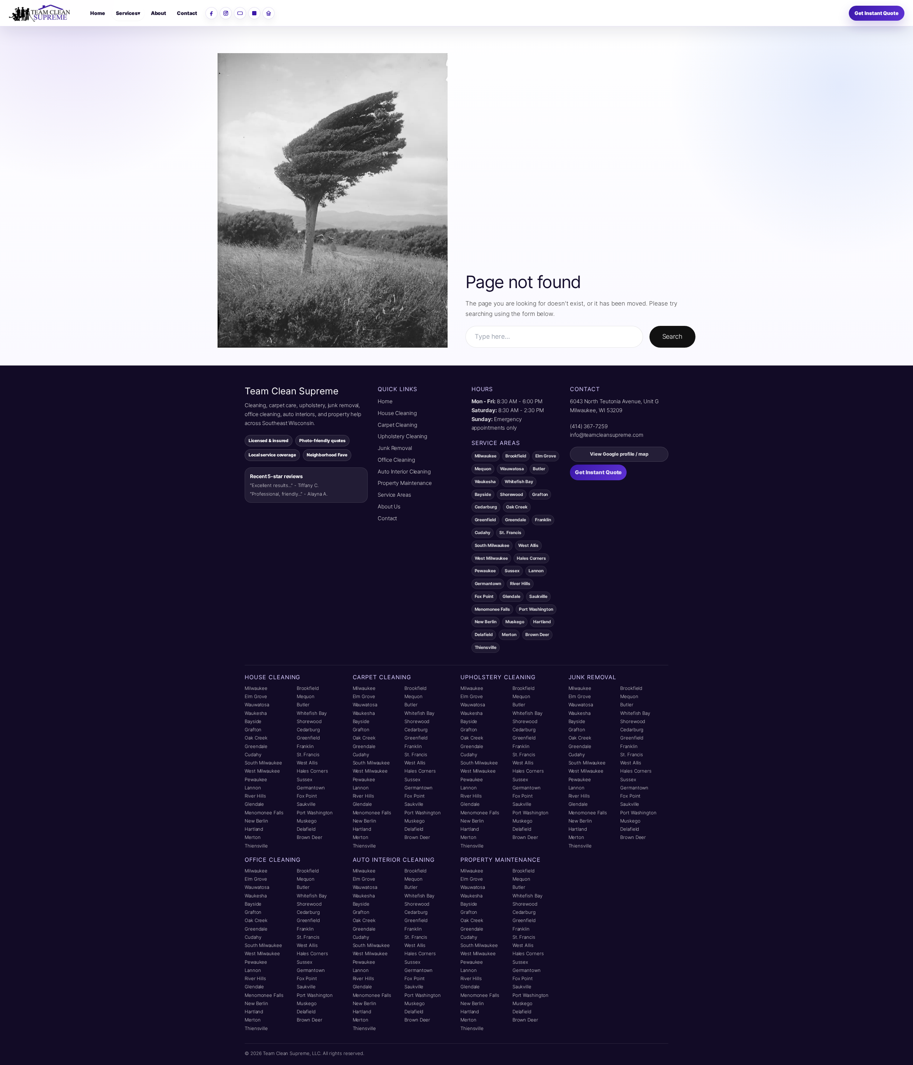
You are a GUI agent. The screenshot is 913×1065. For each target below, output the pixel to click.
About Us (389, 506)
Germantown (311, 787)
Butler (303, 704)
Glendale (254, 804)
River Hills (255, 796)
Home (97, 13)
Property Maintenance (405, 483)
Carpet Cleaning (397, 424)
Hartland (254, 829)
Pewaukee (256, 779)
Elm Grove (256, 696)
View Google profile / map (619, 454)
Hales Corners (312, 771)
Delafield (306, 829)
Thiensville (256, 846)
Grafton (253, 729)
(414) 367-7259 (589, 426)
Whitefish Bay (312, 713)
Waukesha (256, 713)
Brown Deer (309, 837)
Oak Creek (256, 738)
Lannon (253, 787)
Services (128, 13)
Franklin (305, 746)
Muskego (307, 821)
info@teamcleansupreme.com (606, 434)
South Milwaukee (263, 763)
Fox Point (307, 796)
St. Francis (308, 754)
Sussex (304, 779)
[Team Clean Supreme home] (45, 13)
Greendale (256, 746)
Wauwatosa (257, 704)
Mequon (306, 696)
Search (672, 336)
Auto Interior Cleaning (404, 471)
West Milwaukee (262, 771)
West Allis (307, 763)
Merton (252, 837)
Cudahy (253, 754)
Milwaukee (256, 688)
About (159, 13)
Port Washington (315, 812)
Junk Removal (395, 448)
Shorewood (309, 721)
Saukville (306, 804)
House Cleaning (397, 413)
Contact (187, 13)
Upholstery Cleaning (402, 436)
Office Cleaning (396, 459)
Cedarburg (308, 729)
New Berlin (256, 821)
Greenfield (308, 738)
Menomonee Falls (264, 812)
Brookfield (308, 688)
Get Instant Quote (877, 13)
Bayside (253, 721)
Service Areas (394, 494)
